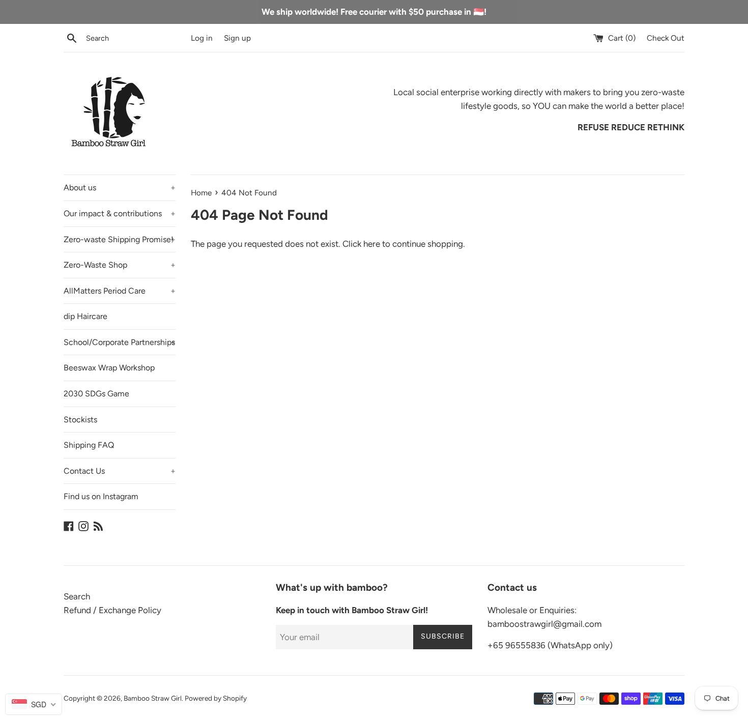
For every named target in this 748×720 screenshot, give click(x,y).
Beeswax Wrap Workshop (109, 367)
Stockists (80, 419)
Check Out (665, 38)
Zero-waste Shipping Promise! (120, 239)
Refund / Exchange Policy (112, 610)
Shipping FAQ (89, 445)
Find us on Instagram (101, 496)
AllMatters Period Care (120, 291)
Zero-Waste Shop (120, 265)
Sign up (237, 38)
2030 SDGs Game (96, 393)
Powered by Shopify (216, 698)
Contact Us (120, 471)
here (371, 244)
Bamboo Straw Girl (153, 698)
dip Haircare (85, 316)
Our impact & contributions (120, 213)
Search (77, 596)
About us (120, 187)
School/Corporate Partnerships (120, 342)
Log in (202, 38)
